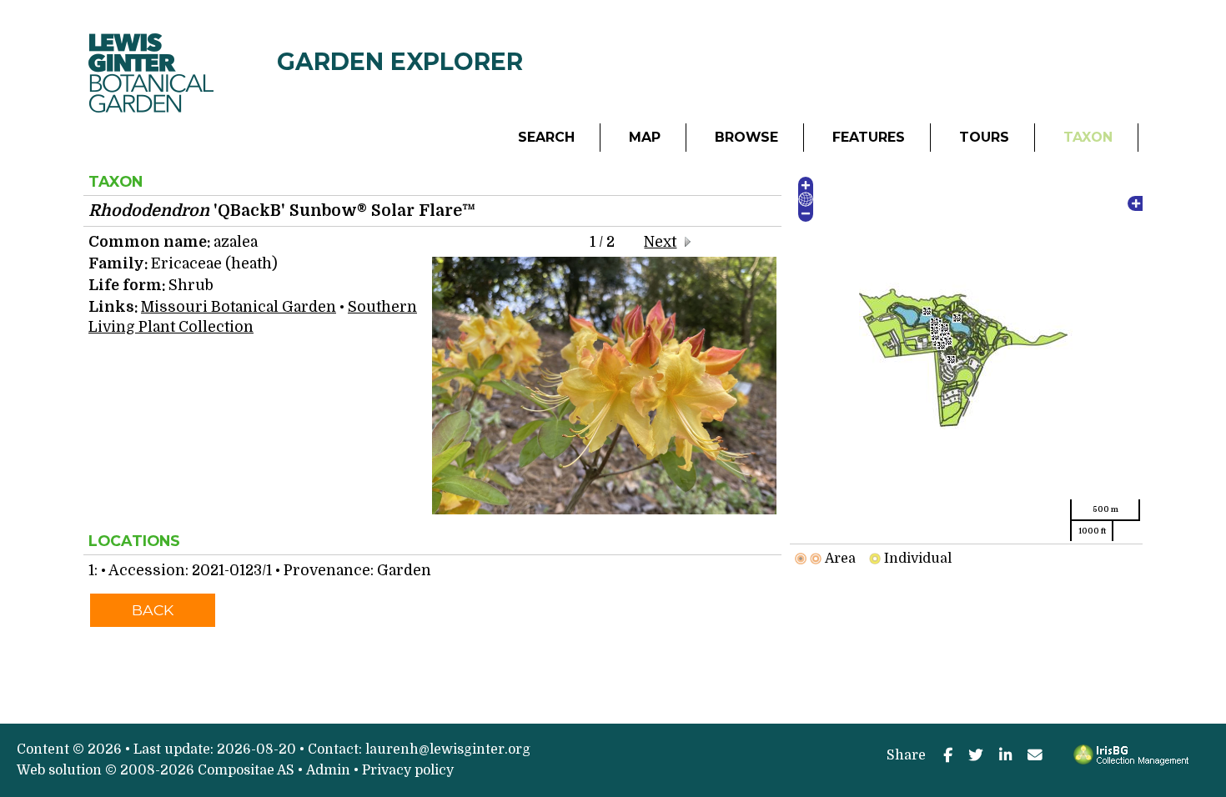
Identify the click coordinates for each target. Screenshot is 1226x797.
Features (868, 137)
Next (660, 241)
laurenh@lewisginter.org (447, 749)
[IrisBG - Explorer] (1134, 761)
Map (645, 137)
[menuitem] (546, 137)
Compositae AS (246, 770)
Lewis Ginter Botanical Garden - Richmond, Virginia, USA (182, 20)
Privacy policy (408, 770)
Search (546, 137)
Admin (328, 770)
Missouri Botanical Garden (238, 306)
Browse (746, 137)
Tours (984, 137)
